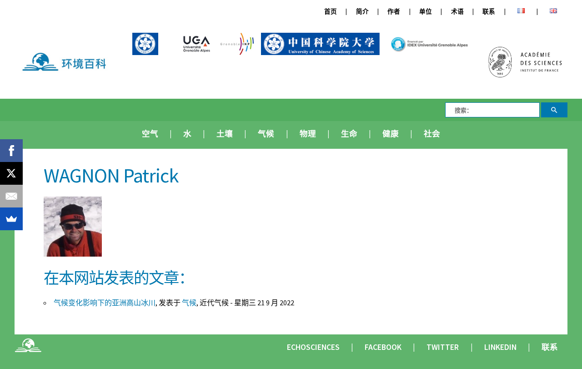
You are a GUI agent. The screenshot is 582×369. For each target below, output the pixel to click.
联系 (488, 11)
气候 (266, 134)
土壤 (224, 134)
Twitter (442, 347)
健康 (390, 134)
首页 (330, 11)
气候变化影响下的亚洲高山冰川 (105, 302)
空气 (150, 134)
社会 (432, 134)
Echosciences (313, 347)
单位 (425, 11)
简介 (362, 11)
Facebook (383, 347)
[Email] (11, 196)
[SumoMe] (11, 218)
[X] (11, 173)
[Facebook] (11, 150)
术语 (457, 11)
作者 (393, 11)
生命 (349, 134)
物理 (308, 134)
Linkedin (500, 347)
